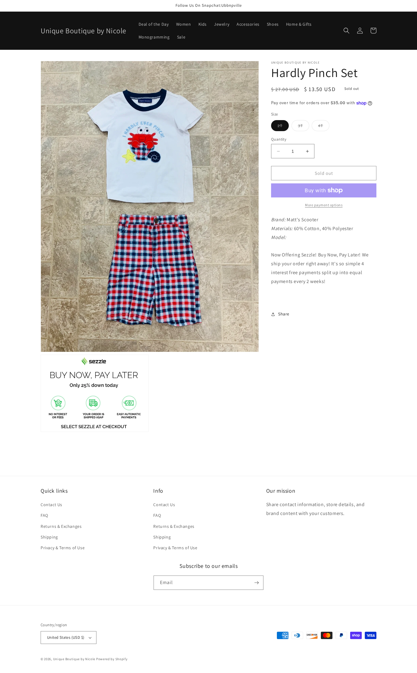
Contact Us (51, 504)
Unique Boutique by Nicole (74, 659)
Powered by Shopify (112, 659)
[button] (346, 30)
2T (283, 127)
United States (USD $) (65, 637)
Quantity (278, 139)
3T (303, 127)
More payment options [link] (324, 205)
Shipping (49, 537)
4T (323, 127)
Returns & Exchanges (61, 526)
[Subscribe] (256, 583)
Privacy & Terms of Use (63, 547)
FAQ (44, 515)
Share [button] (283, 314)
